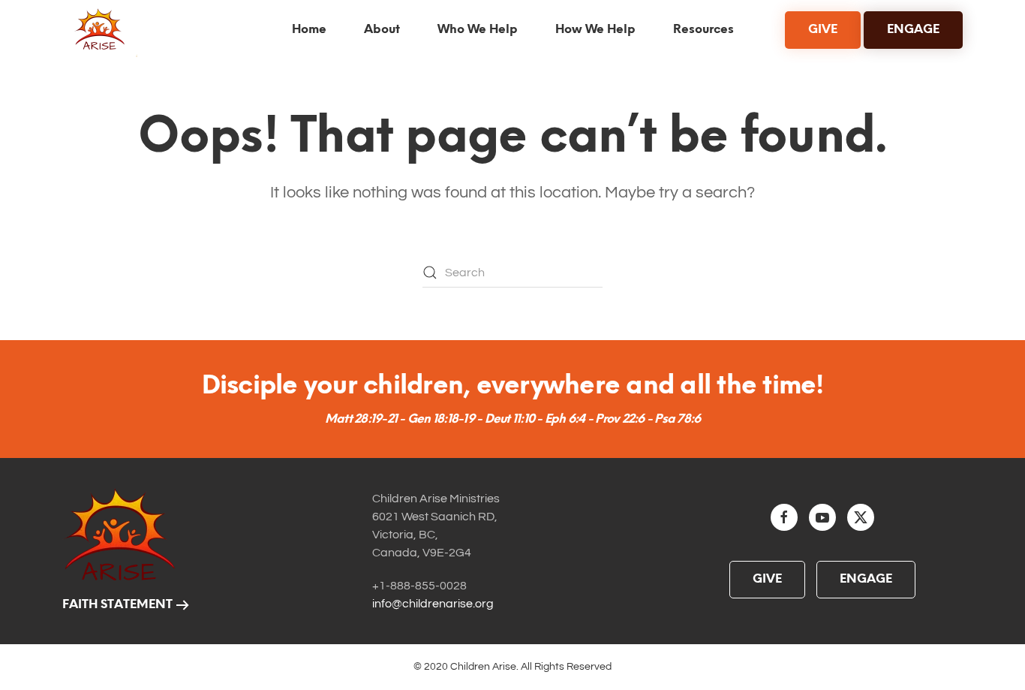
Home (309, 29)
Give (767, 579)
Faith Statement (117, 604)
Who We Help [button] (477, 29)
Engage (866, 579)
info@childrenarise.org (433, 604)
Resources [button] (703, 29)
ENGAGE (913, 29)
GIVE (822, 29)
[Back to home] (102, 30)
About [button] (382, 29)
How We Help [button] (595, 29)
